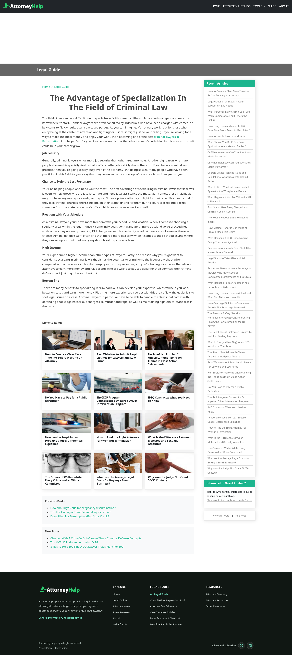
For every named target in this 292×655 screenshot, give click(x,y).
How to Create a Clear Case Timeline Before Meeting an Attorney (63, 358)
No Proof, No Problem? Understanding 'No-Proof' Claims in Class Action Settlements (165, 359)
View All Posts (221, 515)
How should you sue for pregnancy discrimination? (83, 508)
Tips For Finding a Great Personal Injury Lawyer (80, 512)
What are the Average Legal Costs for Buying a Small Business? (115, 480)
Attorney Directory (216, 594)
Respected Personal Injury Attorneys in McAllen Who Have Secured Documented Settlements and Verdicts (229, 272)
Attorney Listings (237, 6)
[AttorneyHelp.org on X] (241, 645)
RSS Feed (240, 515)
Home (216, 6)
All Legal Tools (159, 594)
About (284, 6)
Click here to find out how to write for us (229, 500)
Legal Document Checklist (165, 618)
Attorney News (121, 606)
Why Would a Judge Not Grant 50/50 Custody (168, 478)
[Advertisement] (146, 38)
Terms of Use (61, 647)
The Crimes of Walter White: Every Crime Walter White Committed (63, 480)
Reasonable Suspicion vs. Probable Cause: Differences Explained (64, 441)
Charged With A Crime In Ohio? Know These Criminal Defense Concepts (95, 538)
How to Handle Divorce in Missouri (227, 136)
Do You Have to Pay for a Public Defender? (66, 399)
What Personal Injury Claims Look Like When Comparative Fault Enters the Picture (229, 116)
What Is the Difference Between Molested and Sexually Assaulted (169, 441)
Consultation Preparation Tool (167, 600)
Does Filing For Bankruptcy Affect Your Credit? (79, 516)
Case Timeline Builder (162, 612)
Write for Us (120, 624)
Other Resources (215, 606)
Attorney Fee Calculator (163, 606)
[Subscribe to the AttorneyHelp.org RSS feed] (250, 645)
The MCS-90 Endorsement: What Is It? (74, 542)
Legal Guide (61, 87)
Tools (258, 6)
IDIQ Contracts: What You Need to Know (169, 399)
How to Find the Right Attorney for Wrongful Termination (118, 439)
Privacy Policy (45, 647)
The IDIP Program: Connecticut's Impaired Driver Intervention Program (117, 401)
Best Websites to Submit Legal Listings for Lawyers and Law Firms (117, 358)
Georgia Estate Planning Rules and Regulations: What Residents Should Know (228, 177)
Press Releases (121, 612)
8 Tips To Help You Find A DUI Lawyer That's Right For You (87, 546)
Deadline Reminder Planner (166, 624)
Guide (272, 6)
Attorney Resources (217, 600)
